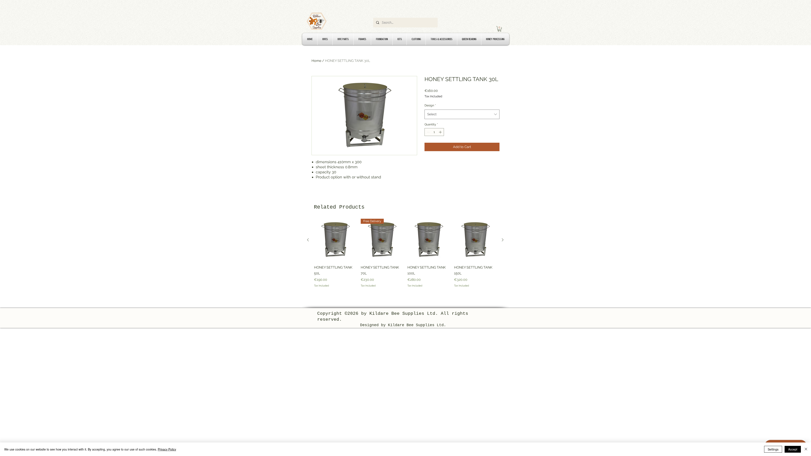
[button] (499, 28)
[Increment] (440, 132)
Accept (792, 449)
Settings (773, 449)
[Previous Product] (307, 239)
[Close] (805, 449)
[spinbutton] (434, 132)
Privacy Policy (167, 449)
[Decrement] (427, 132)
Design (430, 105)
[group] (405, 256)
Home (316, 61)
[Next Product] (502, 239)
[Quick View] (335, 240)
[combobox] (462, 114)
